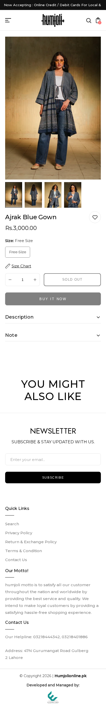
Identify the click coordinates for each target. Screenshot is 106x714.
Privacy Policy (18, 532)
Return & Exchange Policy (31, 541)
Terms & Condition (23, 550)
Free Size (17, 252)
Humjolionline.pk (70, 676)
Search (12, 523)
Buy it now (53, 299)
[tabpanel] (15, 195)
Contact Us (16, 559)
